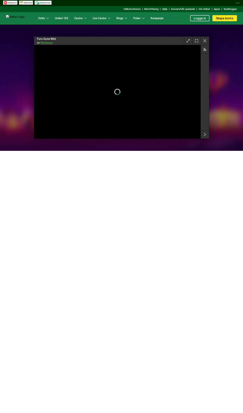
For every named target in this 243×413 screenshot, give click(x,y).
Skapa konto (225, 18)
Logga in (200, 18)
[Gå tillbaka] (205, 41)
